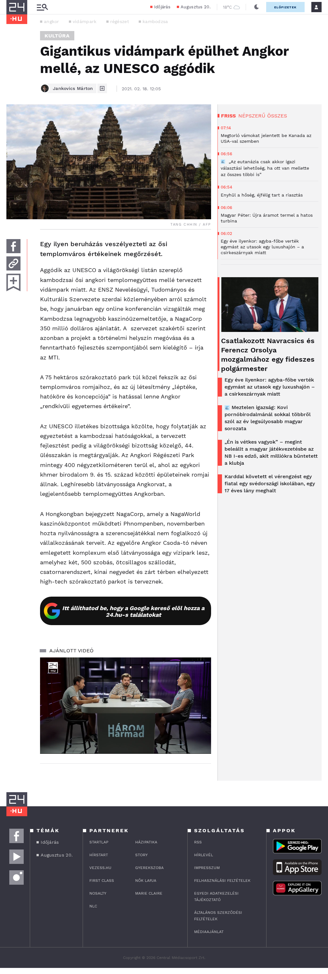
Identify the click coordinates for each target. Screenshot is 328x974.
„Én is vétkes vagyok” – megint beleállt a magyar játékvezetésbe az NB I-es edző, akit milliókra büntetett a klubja (271, 452)
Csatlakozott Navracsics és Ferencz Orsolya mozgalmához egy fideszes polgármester (268, 355)
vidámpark (85, 21)
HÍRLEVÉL (203, 855)
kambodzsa (155, 21)
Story (141, 855)
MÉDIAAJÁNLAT (209, 932)
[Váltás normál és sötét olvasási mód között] (256, 7)
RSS (198, 842)
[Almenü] (42, 7)
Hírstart (98, 855)
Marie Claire (148, 893)
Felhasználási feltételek (222, 880)
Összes (277, 116)
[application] (125, 705)
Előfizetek (285, 7)
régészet (119, 21)
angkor (51, 21)
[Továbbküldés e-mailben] (13, 263)
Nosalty (97, 893)
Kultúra (57, 36)
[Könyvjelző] (13, 282)
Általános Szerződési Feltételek (218, 915)
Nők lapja (145, 880)
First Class (101, 880)
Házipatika (146, 842)
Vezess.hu (100, 867)
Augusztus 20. (195, 6)
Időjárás (162, 6)
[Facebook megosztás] (13, 246)
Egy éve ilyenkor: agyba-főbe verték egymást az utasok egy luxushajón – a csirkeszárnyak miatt (270, 387)
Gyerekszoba (149, 867)
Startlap (98, 842)
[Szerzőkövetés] (102, 88)
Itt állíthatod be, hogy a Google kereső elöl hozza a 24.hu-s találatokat (133, 611)
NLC (93, 906)
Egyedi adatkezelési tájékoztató (216, 896)
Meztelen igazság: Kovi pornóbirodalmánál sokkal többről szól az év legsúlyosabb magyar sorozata (268, 417)
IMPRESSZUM (207, 867)
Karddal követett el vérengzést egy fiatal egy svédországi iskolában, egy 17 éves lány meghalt (270, 483)
